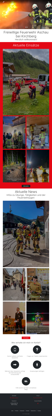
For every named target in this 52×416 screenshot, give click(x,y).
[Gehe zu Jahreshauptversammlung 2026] (14, 318)
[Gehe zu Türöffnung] (14, 132)
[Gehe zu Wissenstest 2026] (37, 284)
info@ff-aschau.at (14, 397)
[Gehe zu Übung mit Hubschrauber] (37, 318)
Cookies (39, 410)
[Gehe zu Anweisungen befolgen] (37, 367)
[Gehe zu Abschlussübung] (26, 234)
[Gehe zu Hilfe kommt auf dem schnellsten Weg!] (26, 383)
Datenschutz (33, 410)
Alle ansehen (26, 186)
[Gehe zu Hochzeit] (14, 284)
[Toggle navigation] (48, 2)
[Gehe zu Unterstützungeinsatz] (26, 82)
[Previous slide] (3, 14)
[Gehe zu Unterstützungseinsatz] (37, 166)
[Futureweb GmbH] (26, 413)
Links (12, 410)
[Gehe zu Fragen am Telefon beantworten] (37, 352)
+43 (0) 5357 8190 (38, 397)
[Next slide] (49, 14)
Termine (16, 410)
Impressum (22, 410)
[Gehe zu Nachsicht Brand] (37, 132)
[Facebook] (37, 403)
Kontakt (27, 410)
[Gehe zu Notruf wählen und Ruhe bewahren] (15, 352)
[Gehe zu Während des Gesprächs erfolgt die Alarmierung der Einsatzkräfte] (15, 367)
